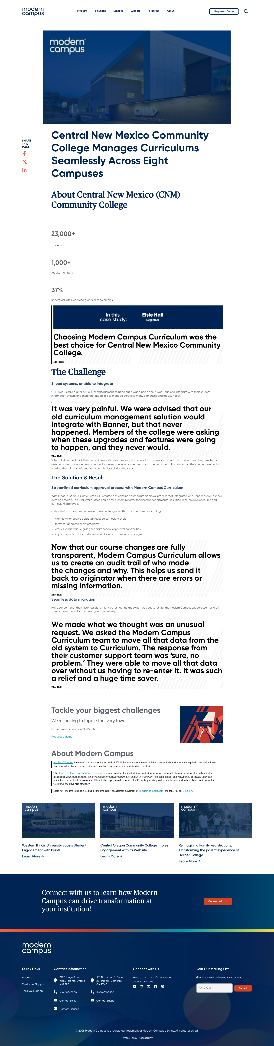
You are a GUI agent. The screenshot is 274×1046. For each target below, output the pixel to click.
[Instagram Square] (162, 987)
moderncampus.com (151, 790)
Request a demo (61, 736)
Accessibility (146, 1037)
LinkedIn (187, 790)
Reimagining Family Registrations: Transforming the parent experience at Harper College (209, 850)
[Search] (248, 11)
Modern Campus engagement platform (82, 773)
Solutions (100, 10)
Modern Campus (63, 762)
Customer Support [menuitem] (34, 984)
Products (82, 10)
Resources (153, 10)
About (170, 10)
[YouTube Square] (148, 987)
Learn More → (33, 856)
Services (118, 10)
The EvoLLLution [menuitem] (32, 990)
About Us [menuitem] (28, 977)
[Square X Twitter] (134, 987)
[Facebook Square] (155, 987)
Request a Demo (224, 11)
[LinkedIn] (141, 987)
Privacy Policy (129, 1037)
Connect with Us (217, 901)
